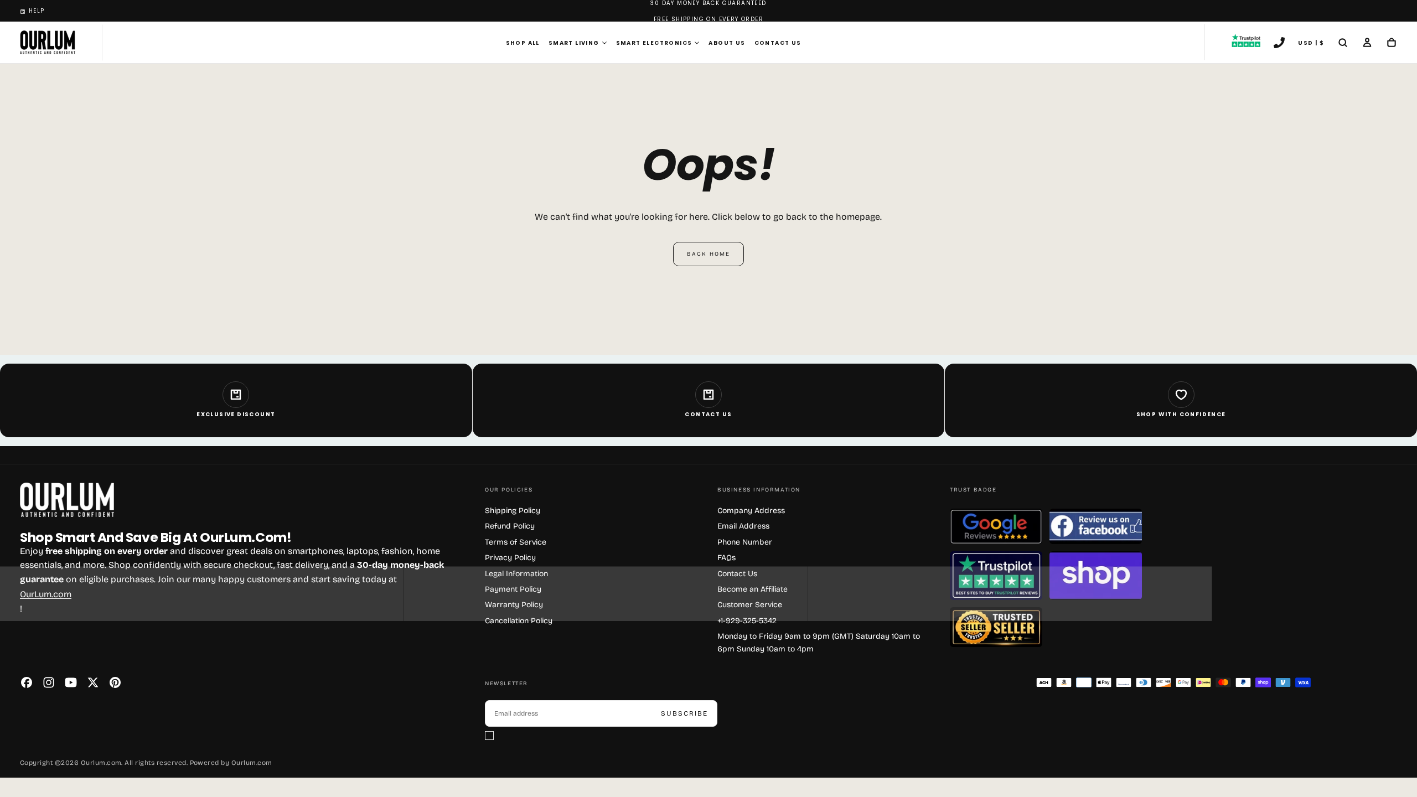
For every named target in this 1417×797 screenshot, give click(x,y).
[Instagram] (48, 682)
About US (726, 43)
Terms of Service (515, 542)
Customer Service (749, 604)
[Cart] (1391, 44)
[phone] (1279, 44)
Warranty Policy (514, 604)
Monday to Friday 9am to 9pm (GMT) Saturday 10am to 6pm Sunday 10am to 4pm (818, 642)
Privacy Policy (510, 557)
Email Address (743, 526)
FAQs (726, 557)
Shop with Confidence (1181, 414)
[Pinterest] (115, 682)
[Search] (1342, 44)
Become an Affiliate (752, 589)
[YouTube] (70, 682)
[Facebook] (26, 682)
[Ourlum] (67, 500)
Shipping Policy (512, 510)
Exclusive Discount (235, 414)
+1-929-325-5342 (747, 620)
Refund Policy (510, 526)
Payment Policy (513, 589)
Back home (708, 254)
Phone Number (744, 542)
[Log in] (1367, 44)
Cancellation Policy (518, 620)
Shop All (523, 43)
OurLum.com (45, 594)
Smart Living (574, 43)
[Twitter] (93, 682)
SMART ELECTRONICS (654, 43)
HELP (37, 11)
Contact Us (777, 43)
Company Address (751, 510)
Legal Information (516, 573)
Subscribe (684, 713)
